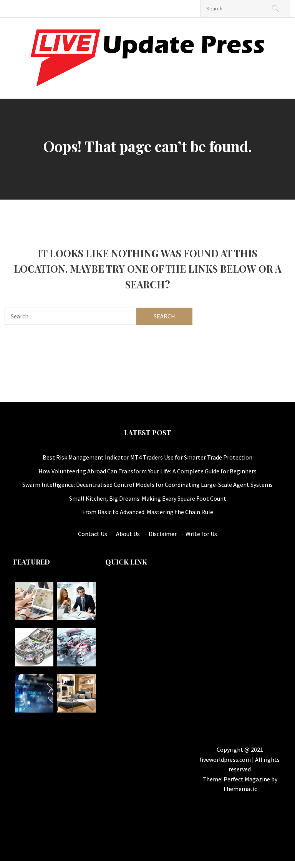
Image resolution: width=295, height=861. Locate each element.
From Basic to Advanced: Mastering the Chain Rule (147, 512)
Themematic (240, 789)
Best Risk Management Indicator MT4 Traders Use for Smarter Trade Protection (147, 457)
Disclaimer (163, 534)
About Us (128, 534)
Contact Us (92, 534)
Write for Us (201, 534)
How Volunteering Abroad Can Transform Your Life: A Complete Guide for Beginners (147, 471)
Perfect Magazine (247, 779)
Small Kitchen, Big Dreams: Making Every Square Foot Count (147, 498)
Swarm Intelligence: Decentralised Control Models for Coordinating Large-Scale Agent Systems (147, 484)
